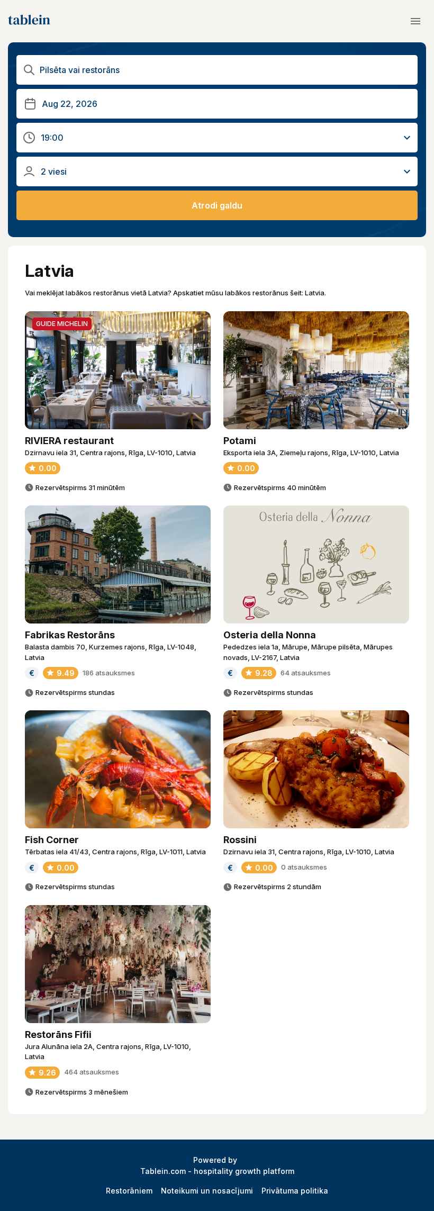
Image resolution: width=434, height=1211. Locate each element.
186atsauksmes (109, 672)
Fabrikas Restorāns (70, 634)
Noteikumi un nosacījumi (207, 1190)
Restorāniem (129, 1190)
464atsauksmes (91, 1072)
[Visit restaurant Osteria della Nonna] (316, 564)
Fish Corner (52, 839)
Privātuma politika (294, 1190)
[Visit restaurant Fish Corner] (118, 769)
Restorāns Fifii (58, 1034)
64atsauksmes (306, 672)
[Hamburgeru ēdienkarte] (415, 21)
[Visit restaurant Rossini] (316, 769)
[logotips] (29, 21)
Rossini (240, 839)
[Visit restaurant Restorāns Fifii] (118, 964)
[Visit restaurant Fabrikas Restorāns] (118, 564)
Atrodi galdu (217, 205)
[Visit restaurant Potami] (316, 370)
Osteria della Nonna (269, 634)
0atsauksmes (304, 867)
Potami (239, 440)
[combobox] (218, 70)
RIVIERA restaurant (69, 440)
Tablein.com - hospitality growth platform (217, 1171)
